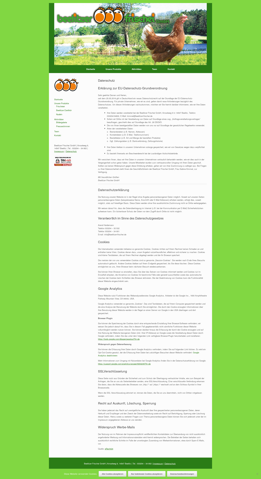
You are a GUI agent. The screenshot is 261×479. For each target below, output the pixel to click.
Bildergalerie (61, 122)
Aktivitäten (137, 69)
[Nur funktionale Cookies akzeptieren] (257, 473)
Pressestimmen (63, 126)
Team (154, 69)
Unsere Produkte (113, 69)
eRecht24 (109, 448)
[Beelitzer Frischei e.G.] (130, 34)
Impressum (59, 151)
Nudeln (59, 114)
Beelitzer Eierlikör (64, 110)
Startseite (90, 69)
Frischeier (60, 106)
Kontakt (171, 69)
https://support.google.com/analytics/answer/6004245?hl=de (124, 363)
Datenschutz (71, 151)
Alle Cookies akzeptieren (112, 474)
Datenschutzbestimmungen (182, 474)
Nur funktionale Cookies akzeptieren (146, 474)
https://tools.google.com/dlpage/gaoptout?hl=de (119, 339)
